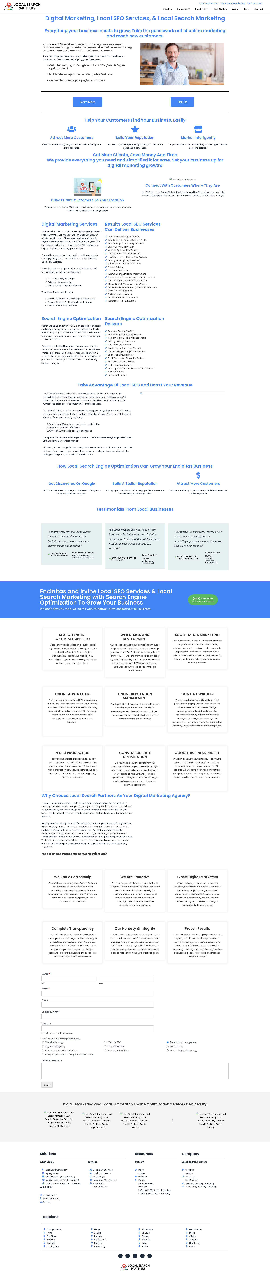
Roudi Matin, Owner (83, 552)
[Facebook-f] (120, 1256)
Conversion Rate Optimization (61, 1050)
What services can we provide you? (61, 1038)
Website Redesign (54, 1042)
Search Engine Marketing (183, 1050)
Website (46, 1023)
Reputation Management (183, 1042)
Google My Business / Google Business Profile (69, 1054)
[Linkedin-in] (149, 1256)
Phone (45, 1000)
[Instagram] (142, 1256)
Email (45, 988)
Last (101, 983)
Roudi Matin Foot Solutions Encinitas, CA (83, 556)
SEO (73, 325)
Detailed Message (51, 1060)
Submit (47, 1084)
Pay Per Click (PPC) (55, 1046)
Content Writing (116, 1046)
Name (45, 973)
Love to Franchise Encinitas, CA (211, 561)
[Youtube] (135, 1256)
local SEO (57, 44)
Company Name (50, 1011)
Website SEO (114, 1042)
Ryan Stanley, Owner (149, 556)
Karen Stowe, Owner (212, 554)
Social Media (176, 1046)
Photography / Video (119, 1050)
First (43, 983)
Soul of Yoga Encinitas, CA (148, 562)
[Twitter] (127, 1256)
